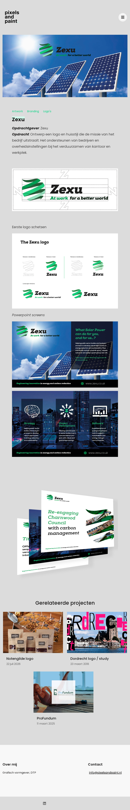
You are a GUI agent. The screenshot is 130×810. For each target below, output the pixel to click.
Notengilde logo (19, 658)
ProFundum (46, 718)
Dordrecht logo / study (89, 658)
